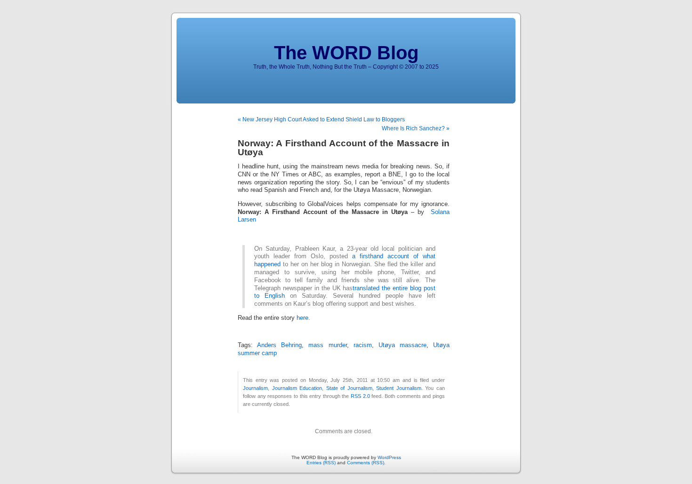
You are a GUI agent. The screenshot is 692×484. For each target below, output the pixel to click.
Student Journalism (398, 388)
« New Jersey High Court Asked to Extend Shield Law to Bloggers (321, 119)
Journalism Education (297, 388)
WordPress (389, 457)
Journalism (255, 388)
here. (303, 318)
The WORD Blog (346, 52)
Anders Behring (279, 345)
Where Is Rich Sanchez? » (416, 128)
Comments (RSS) (365, 462)
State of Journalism (349, 388)
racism (363, 345)
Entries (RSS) (321, 462)
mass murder (327, 345)
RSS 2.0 (360, 396)
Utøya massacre (402, 345)
